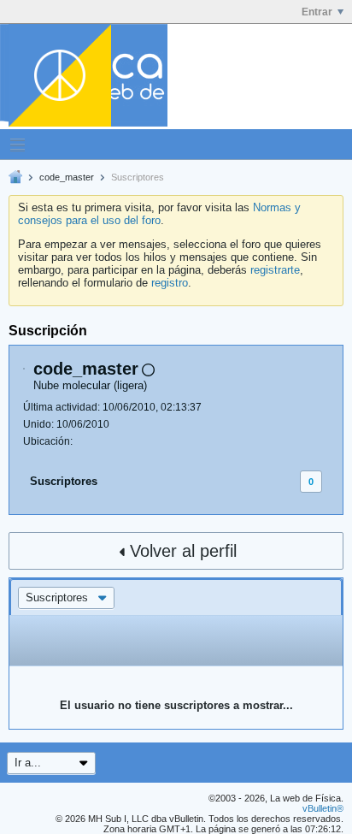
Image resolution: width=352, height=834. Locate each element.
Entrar (317, 12)
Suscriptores (63, 481)
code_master (66, 177)
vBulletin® (322, 808)
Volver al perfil (183, 550)
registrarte (275, 269)
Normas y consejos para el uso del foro (159, 214)
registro (169, 282)
